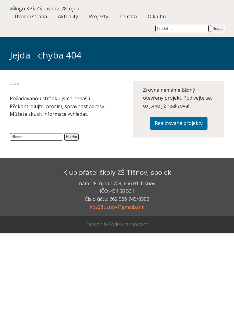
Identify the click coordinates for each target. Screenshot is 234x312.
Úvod (14, 83)
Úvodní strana (31, 16)
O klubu (157, 16)
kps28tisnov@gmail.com (117, 207)
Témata (128, 16)
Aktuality (68, 16)
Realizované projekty (179, 123)
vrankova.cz (134, 224)
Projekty (98, 16)
